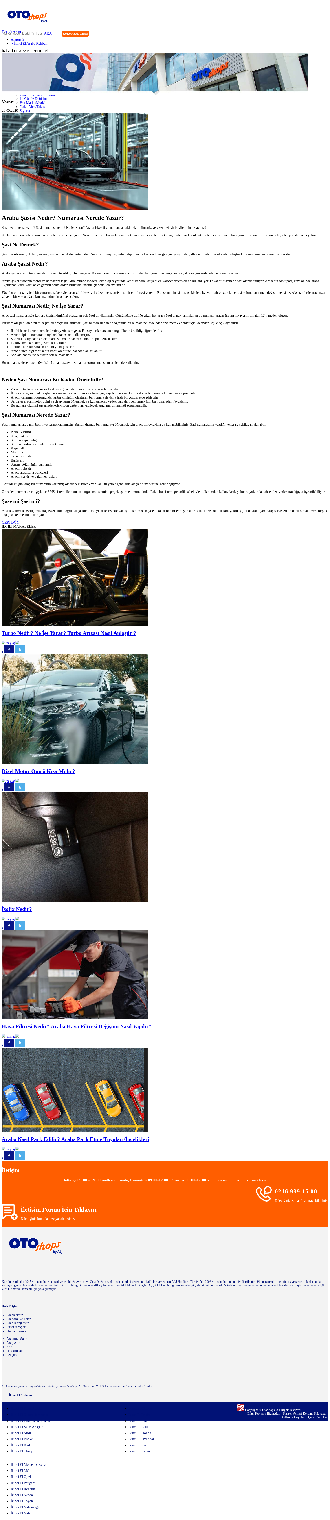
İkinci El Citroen (140, 1408)
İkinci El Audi (21, 1433)
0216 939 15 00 (296, 1191)
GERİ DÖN (10, 522)
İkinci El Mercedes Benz (28, 1464)
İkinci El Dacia (139, 1415)
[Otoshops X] (315, 34)
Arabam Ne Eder (18, 1319)
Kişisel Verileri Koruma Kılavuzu (304, 1413)
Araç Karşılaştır (17, 1323)
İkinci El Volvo (21, 1513)
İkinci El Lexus (139, 1451)
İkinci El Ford (138, 1427)
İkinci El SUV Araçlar (26, 1427)
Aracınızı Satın (16, 1339)
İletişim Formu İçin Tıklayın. (59, 1209)
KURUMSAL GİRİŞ (75, 33)
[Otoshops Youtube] (324, 34)
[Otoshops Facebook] (306, 34)
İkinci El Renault (23, 1489)
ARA (48, 33)
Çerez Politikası (318, 1417)
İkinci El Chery (22, 1451)
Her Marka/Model (32, 103)
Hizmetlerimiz (16, 1331)
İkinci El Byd (20, 1445)
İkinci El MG (20, 1470)
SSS (9, 1347)
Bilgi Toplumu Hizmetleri (264, 1413)
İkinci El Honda (139, 1433)
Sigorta (25, 111)
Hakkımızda (15, 1351)
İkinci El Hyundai (141, 1439)
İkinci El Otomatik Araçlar (29, 1415)
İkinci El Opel (21, 1477)
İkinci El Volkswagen (26, 1507)
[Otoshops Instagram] (297, 34)
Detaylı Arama (12, 32)
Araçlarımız (14, 1315)
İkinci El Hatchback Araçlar (30, 1421)
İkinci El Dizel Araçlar (27, 1408)
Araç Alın (13, 1343)
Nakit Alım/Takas (32, 107)
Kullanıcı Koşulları (293, 1417)
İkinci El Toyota (22, 1501)
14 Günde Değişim (33, 98)
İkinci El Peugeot (23, 1483)
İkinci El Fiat (137, 1421)
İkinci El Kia (137, 1445)
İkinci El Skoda (22, 1495)
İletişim (11, 1355)
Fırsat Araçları (16, 1327)
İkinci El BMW (22, 1439)
